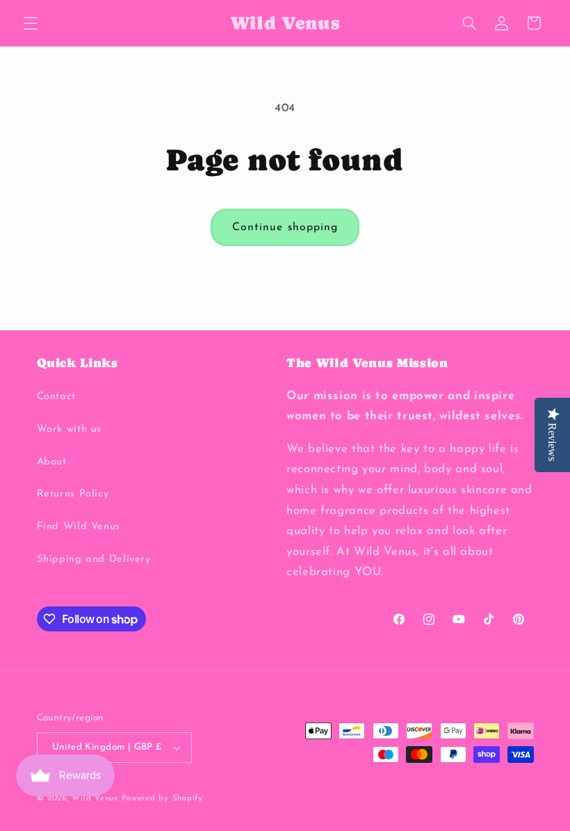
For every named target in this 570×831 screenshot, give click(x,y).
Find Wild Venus (78, 527)
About (52, 462)
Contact (56, 397)
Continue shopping (285, 227)
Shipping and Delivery (94, 559)
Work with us (69, 429)
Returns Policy (73, 494)
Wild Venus (94, 798)
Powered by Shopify (162, 798)
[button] (31, 23)
